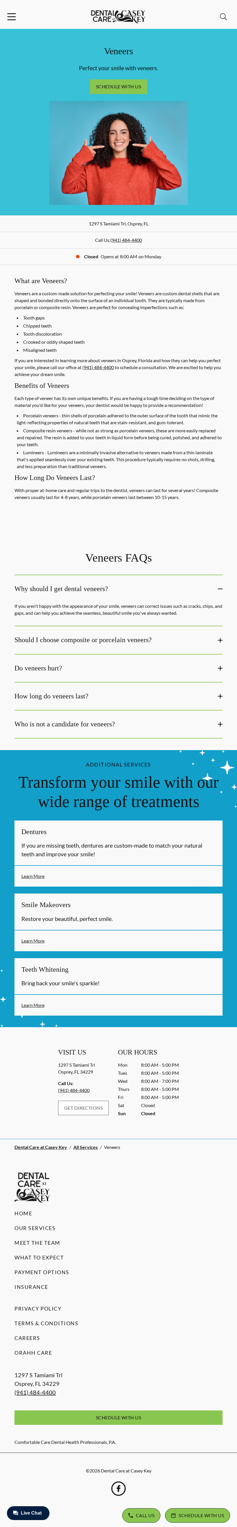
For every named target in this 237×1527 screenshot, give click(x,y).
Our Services (34, 1228)
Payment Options (41, 1272)
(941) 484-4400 (126, 240)
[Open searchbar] (223, 16)
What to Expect (39, 1257)
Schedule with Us (118, 86)
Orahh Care (33, 1353)
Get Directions (83, 1108)
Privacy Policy (37, 1308)
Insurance (31, 1287)
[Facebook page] (118, 1488)
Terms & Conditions (46, 1323)
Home (23, 1213)
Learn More (33, 876)
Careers (27, 1338)
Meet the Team (37, 1243)
